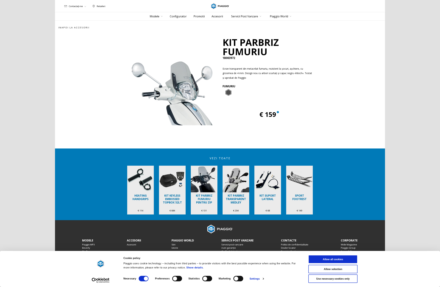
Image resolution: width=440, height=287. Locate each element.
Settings (255, 278)
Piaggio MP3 (88, 244)
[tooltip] (228, 92)
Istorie (175, 247)
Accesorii (131, 244)
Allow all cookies (333, 259)
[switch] (177, 278)
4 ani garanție (228, 247)
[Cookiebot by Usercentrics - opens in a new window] (101, 280)
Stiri (173, 244)
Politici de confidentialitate (294, 244)
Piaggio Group (348, 247)
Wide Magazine (349, 244)
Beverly (86, 247)
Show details (194, 267)
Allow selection (333, 269)
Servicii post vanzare (232, 244)
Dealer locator (288, 247)
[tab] (228, 92)
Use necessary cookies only (333, 278)
